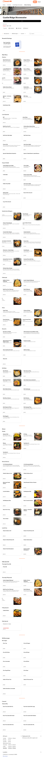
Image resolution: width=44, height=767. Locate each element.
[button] (7, 33)
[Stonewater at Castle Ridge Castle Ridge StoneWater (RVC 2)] (7, 1)
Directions (5, 756)
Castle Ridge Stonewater (17, 4)
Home (4, 4)
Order (22, 21)
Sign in (39, 1)
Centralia (9, 4)
